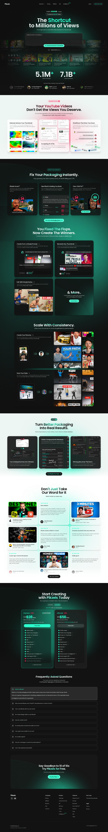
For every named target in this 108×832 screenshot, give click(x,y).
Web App (61, 798)
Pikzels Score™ (76, 798)
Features (41, 4)
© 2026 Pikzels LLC (15, 826)
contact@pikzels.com (91, 825)
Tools (60, 811)
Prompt (74, 801)
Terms (87, 806)
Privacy (88, 809)
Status (60, 809)
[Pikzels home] (7, 4)
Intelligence (66, 4)
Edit (73, 814)
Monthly (50, 605)
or (36, 665)
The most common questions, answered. (54, 681)
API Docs (61, 806)
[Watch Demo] (39, 244)
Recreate (75, 803)
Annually (57, 605)
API (60, 4)
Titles (74, 816)
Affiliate (55, 4)
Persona (74, 809)
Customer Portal (63, 801)
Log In (90, 4)
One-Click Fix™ (76, 806)
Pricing (48, 4)
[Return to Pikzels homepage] (13, 795)
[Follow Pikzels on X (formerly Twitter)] (12, 798)
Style (74, 811)
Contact (47, 809)
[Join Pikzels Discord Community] (15, 798)
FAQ (46, 806)
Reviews (47, 803)
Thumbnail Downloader (91, 798)
